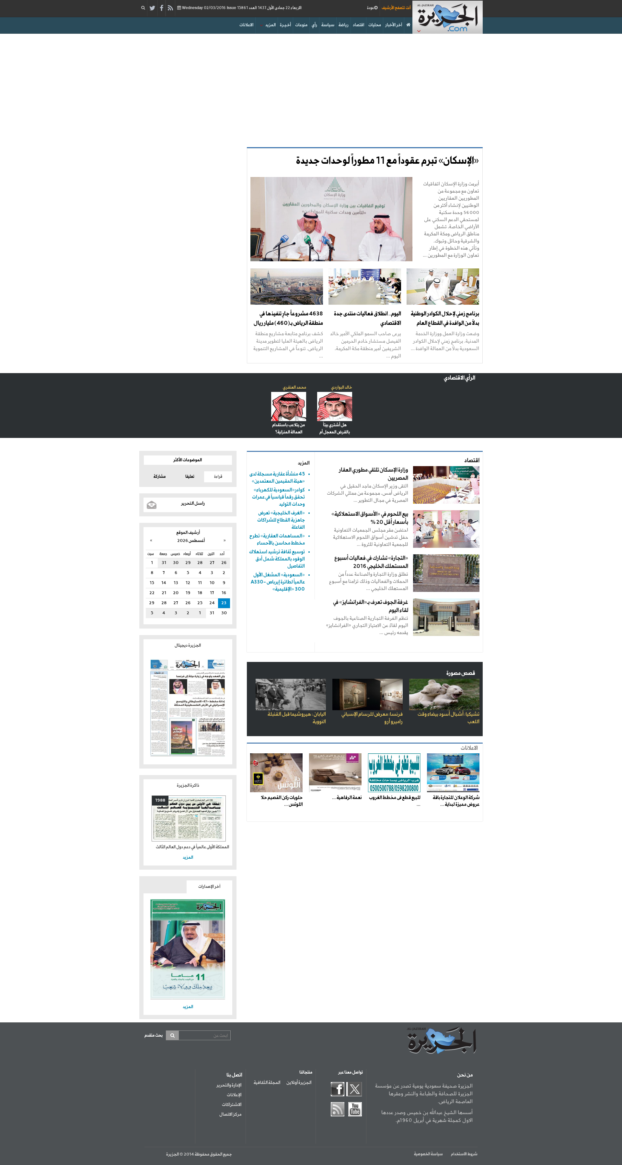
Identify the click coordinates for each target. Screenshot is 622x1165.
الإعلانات (234, 1095)
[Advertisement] (311, 88)
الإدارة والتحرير (228, 1085)
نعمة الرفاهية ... (347, 797)
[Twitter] (152, 8)
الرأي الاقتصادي (459, 378)
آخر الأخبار (393, 25)
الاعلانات (246, 25)
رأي (314, 25)
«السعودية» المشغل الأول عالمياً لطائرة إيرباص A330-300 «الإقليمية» (278, 582)
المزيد (270, 25)
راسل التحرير (193, 503)
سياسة (327, 25)
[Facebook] (161, 8)
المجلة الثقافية (267, 1082)
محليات (374, 25)
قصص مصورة (460, 673)
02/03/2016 (241, 8)
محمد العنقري (294, 387)
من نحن (465, 1075)
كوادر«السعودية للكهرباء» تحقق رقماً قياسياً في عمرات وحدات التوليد (278, 497)
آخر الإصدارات (209, 887)
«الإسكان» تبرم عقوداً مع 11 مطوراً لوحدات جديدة (387, 161)
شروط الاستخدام (464, 1154)
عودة (370, 8)
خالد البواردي (341, 387)
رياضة (344, 25)
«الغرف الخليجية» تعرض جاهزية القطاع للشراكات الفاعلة (281, 520)
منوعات (301, 25)
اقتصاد (358, 25)
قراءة (218, 477)
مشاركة (160, 477)
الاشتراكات (231, 1104)
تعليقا (189, 477)
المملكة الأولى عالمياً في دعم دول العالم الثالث (192, 847)
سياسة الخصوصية (428, 1154)
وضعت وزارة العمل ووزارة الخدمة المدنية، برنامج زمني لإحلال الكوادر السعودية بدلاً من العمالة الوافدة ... (445, 340)
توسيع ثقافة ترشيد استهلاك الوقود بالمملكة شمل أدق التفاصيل (277, 559)
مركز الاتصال (230, 1114)
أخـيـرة (285, 25)
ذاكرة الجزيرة (188, 785)
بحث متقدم (153, 1035)
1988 (160, 800)
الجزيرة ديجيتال (188, 645)
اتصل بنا (234, 1075)
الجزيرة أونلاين (298, 1082)
